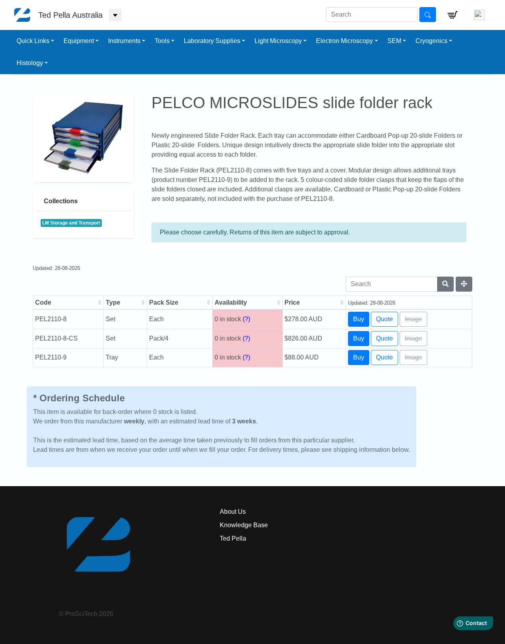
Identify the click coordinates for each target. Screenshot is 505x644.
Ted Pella (233, 538)
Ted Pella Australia (70, 15)
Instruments (124, 40)
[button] (452, 15)
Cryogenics (431, 40)
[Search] (445, 284)
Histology (30, 63)
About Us (233, 511)
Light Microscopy (278, 40)
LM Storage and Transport (71, 223)
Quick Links (33, 40)
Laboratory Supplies (212, 40)
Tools (162, 40)
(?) (246, 319)
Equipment (79, 40)
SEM (394, 40)
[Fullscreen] (464, 284)
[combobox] (372, 14)
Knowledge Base (244, 525)
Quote (384, 319)
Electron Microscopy (344, 40)
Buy (358, 319)
